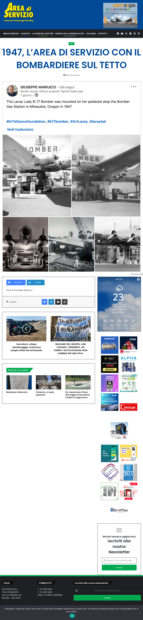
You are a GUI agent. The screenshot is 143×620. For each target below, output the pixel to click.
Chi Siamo (91, 33)
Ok (72, 616)
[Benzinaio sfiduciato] (19, 382)
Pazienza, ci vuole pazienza (45, 393)
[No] (139, 612)
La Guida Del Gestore (42, 33)
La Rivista (25, 33)
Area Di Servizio (11, 33)
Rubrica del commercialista (69, 33)
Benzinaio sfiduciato (17, 392)
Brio (71, 44)
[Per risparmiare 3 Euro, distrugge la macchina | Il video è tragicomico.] (78, 382)
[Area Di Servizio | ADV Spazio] (18, 12)
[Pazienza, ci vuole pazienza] (48, 382)
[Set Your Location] (138, 279)
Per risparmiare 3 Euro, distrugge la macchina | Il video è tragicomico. (77, 395)
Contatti (102, 33)
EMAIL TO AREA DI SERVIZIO (50, 595)
